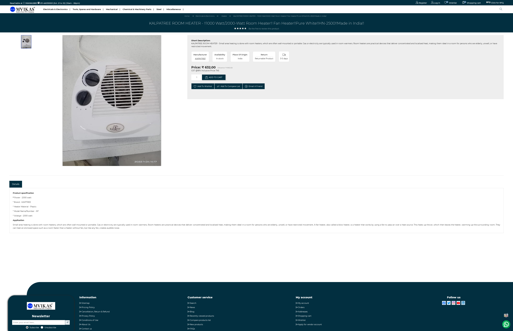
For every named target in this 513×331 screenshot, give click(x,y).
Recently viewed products (202, 316)
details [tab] (15, 184)
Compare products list (200, 320)
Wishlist (302, 320)
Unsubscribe (50, 327)
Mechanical (112, 9)
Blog (192, 311)
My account (303, 303)
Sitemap (86, 303)
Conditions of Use (90, 320)
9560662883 (31, 3)
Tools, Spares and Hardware (87, 9)
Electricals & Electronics (55, 9)
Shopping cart (304, 316)
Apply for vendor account (310, 324)
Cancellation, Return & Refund (96, 311)
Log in (437, 3)
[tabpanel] (256, 210)
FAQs (192, 329)
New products (196, 324)
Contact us (87, 329)
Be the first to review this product (264, 28)
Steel (158, 9)
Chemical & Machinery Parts (137, 9)
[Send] (67, 322)
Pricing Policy (88, 307)
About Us (86, 324)
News (192, 307)
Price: (196, 67)
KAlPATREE (200, 58)
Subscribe (34, 327)
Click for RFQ (497, 2)
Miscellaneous (173, 9)
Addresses (303, 311)
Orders (301, 307)
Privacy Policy (88, 316)
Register (422, 3)
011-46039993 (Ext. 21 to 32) (53, 3)
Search (193, 303)
